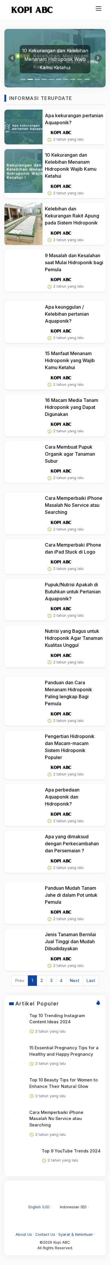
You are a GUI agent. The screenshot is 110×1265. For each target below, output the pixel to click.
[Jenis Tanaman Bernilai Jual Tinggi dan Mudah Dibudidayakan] (23, 950)
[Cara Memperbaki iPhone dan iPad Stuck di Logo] (23, 556)
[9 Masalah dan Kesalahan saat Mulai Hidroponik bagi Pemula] (23, 271)
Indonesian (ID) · (74, 1207)
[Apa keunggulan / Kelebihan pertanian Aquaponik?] (23, 322)
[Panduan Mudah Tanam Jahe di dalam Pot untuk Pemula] (23, 903)
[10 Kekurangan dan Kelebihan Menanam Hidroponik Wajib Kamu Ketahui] (23, 171)
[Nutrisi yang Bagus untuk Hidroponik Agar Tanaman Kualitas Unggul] (23, 646)
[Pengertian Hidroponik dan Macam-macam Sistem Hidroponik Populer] (23, 752)
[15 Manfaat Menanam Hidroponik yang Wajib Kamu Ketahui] (23, 369)
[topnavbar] (99, 8)
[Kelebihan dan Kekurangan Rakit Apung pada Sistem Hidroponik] (23, 224)
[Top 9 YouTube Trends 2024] (18, 1156)
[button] (12, 58)
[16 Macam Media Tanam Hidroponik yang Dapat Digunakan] (23, 415)
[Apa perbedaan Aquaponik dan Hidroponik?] (23, 805)
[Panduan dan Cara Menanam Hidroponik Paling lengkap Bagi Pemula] (23, 698)
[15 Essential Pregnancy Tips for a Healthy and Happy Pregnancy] (18, 1056)
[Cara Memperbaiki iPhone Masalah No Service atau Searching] (23, 513)
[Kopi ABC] (29, 9)
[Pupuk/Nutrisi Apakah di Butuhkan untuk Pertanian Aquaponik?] (23, 600)
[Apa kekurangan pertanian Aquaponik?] (23, 127)
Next (74, 980)
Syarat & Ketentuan (75, 1234)
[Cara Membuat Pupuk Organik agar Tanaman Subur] (23, 462)
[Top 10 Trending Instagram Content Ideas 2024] (18, 1024)
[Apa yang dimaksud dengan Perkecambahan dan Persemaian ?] (23, 852)
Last (91, 980)
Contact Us (45, 1234)
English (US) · (40, 1207)
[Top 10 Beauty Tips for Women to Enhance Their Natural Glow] (18, 1088)
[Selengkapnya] (61, 132)
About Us (24, 1234)
